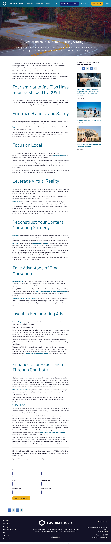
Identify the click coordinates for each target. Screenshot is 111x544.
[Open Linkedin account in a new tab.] (103, 522)
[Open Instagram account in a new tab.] (101, 522)
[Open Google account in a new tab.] (106, 522)
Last (42, 477)
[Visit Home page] (13, 4)
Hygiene (15, 127)
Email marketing (17, 281)
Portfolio (29, 3)
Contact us (97, 3)
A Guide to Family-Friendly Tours (89, 120)
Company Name (46, 480)
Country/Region (46, 488)
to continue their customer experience (36, 353)
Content (15, 236)
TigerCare (39, 3)
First (13, 477)
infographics (36, 243)
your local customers (60, 155)
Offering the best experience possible (52, 432)
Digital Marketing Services (12, 530)
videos (46, 243)
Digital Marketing (68, 3)
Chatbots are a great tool (20, 390)
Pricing (48, 3)
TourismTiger (103, 537)
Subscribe (55, 537)
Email (14, 480)
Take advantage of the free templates (24, 298)
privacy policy (69, 542)
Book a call (85, 3)
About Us (6, 536)
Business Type (16, 488)
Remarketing (16, 322)
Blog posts (15, 243)
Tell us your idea (102, 531)
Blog (56, 3)
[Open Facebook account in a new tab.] (98, 522)
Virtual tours (16, 202)
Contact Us (7, 539)
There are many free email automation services (51, 291)
